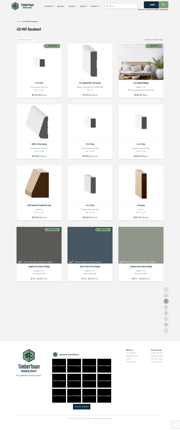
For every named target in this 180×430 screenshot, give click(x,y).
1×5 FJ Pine (90, 205)
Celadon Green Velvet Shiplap (141, 267)
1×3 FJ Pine (90, 144)
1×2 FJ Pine (39, 83)
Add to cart (40, 76)
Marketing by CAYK (106, 418)
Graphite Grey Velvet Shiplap (39, 267)
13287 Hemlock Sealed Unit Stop (39, 205)
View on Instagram (82, 406)
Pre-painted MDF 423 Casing (90, 83)
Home (19, 21)
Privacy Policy (86, 418)
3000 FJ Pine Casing (39, 144)
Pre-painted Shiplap (141, 83)
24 (166, 325)
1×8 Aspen (141, 205)
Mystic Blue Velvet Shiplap (90, 267)
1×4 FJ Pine (141, 144)
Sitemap (95, 418)
